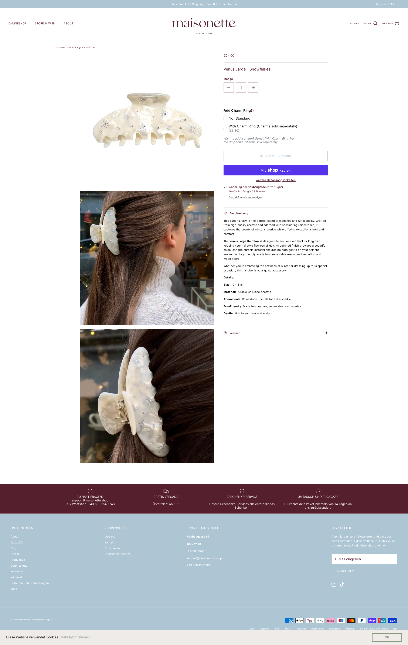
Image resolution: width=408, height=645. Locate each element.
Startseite (60, 47)
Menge (228, 78)
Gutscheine (112, 548)
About (15, 536)
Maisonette (24, 619)
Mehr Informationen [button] (75, 637)
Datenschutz (19, 565)
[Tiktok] (341, 584)
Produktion (18, 559)
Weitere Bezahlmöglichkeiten (276, 180)
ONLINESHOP (17, 23)
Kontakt (110, 542)
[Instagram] (334, 584)
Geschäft (17, 542)
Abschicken (345, 570)
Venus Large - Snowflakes (81, 47)
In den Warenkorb (275, 155)
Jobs (14, 588)
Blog (13, 548)
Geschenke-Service (118, 554)
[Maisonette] (204, 23)
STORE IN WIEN (45, 23)
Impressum (18, 571)
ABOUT (68, 23)
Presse (15, 554)
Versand (110, 536)
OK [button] (387, 637)
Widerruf (16, 577)
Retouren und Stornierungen (30, 583)
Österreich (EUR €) (385, 4)
